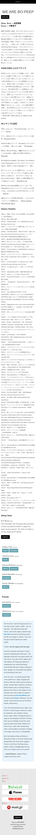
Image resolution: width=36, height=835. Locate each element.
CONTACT (5, 537)
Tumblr (5, 550)
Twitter (5, 559)
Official (5, 568)
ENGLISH (5, 17)
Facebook (13, 550)
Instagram (6, 578)
